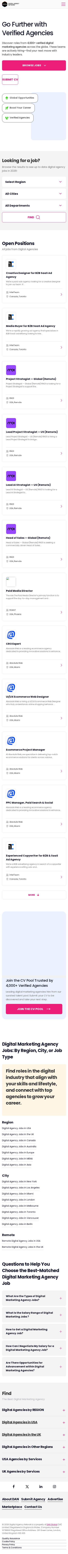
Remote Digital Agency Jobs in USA (21, 1240)
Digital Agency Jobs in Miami (17, 1193)
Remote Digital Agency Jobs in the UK (22, 1247)
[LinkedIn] (40, 1486)
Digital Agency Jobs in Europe (18, 1152)
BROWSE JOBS (31, 65)
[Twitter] (27, 1486)
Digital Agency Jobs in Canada (19, 1140)
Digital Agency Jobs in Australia (19, 1146)
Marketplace (12, 1507)
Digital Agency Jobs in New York (19, 1181)
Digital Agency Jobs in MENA (17, 1158)
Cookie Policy (8, 1541)
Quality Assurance (11, 1538)
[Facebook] (13, 1486)
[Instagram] (54, 1486)
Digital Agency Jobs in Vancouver (20, 1218)
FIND (31, 217)
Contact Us (33, 1507)
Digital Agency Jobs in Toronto (19, 1212)
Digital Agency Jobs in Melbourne (20, 1205)
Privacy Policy (8, 1544)
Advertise (55, 1499)
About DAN (10, 1499)
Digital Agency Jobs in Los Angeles (21, 1187)
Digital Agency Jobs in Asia (16, 1164)
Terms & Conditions (12, 1547)
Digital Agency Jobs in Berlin (17, 1224)
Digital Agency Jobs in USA (16, 1128)
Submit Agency (33, 1499)
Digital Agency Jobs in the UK (18, 1134)
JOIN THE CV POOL (30, 1009)
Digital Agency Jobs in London (18, 1199)
